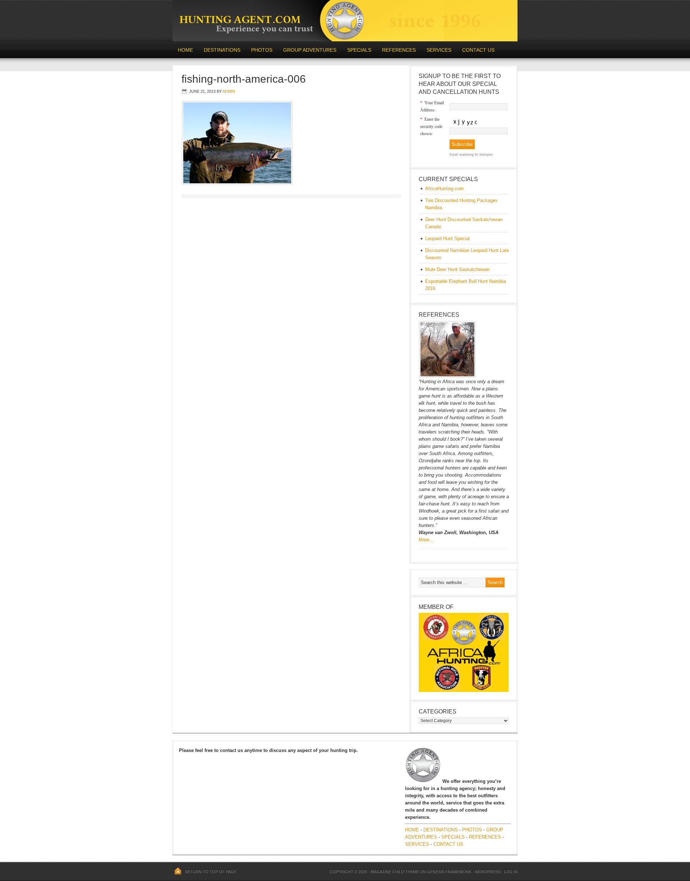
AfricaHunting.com (444, 188)
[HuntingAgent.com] (345, 39)
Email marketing (462, 154)
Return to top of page (210, 871)
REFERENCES (399, 50)
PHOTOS (259, 50)
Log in (511, 871)
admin (228, 91)
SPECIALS (359, 50)
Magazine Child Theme (395, 871)
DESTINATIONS (219, 50)
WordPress (487, 871)
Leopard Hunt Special (447, 238)
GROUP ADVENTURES (309, 50)
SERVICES (439, 50)
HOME (185, 50)
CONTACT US (478, 50)
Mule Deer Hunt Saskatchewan (457, 269)
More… (426, 539)
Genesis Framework (449, 871)
